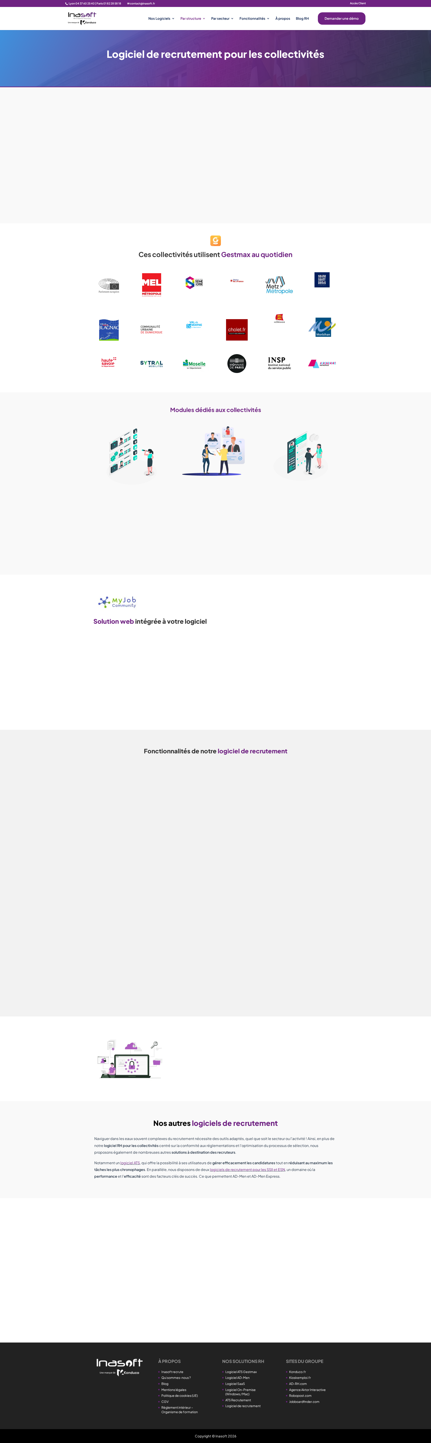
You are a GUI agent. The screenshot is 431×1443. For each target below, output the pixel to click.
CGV (165, 1401)
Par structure (190, 18)
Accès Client (358, 3)
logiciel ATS (130, 1162)
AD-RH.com (298, 1384)
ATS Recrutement (238, 1400)
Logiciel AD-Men (237, 1377)
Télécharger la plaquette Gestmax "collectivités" (151, 207)
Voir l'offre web (115, 704)
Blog (164, 1384)
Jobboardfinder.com (304, 1401)
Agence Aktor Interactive (307, 1390)
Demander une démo (342, 18)
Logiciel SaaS (235, 1384)
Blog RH (302, 18)
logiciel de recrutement (146, 145)
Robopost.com (300, 1395)
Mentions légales (173, 1390)
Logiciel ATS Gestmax (241, 1372)
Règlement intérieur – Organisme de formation (179, 1409)
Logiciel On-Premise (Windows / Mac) (240, 1392)
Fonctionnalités (252, 18)
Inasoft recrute (172, 1372)
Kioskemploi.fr (300, 1377)
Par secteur (220, 18)
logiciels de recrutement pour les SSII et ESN (247, 1169)
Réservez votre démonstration (132, 1283)
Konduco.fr (297, 1372)
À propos (282, 18)
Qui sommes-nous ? (176, 1377)
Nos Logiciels (159, 18)
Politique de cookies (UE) (179, 1395)
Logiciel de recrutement (243, 1406)
